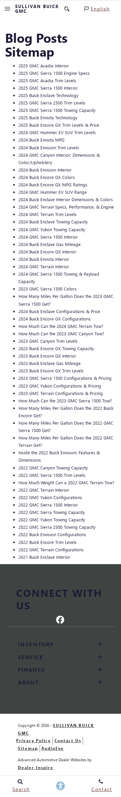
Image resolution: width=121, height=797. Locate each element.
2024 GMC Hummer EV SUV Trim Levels (57, 132)
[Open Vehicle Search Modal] (67, 8)
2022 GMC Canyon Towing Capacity (53, 467)
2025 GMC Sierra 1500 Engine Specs (54, 73)
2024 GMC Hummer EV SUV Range (52, 192)
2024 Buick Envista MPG (41, 140)
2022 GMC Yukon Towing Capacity (51, 519)
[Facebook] (60, 619)
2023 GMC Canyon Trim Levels (48, 341)
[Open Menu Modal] (7, 8)
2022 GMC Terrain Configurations (51, 549)
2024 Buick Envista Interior (43, 259)
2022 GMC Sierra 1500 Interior (48, 505)
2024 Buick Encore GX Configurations (54, 318)
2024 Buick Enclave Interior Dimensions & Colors (65, 199)
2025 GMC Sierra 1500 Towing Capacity (56, 110)
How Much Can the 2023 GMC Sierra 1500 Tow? (65, 400)
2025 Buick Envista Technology (47, 117)
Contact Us (67, 740)
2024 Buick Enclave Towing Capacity (53, 221)
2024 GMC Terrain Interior (43, 266)
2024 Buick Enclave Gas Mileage (49, 244)
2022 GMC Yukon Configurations (50, 497)
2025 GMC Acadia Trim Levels (47, 80)
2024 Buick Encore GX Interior (47, 251)
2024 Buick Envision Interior (45, 170)
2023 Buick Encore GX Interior (47, 356)
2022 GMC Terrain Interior (43, 490)
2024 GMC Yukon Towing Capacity (51, 229)
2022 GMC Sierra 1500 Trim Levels (51, 475)
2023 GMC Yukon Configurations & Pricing (59, 386)
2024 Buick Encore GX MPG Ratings (52, 184)
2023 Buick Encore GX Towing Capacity (56, 348)
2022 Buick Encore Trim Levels (47, 542)
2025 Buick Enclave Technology (48, 95)
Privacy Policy (33, 740)
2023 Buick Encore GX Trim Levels (51, 370)
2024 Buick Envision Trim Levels (48, 147)
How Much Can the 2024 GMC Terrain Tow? (60, 326)
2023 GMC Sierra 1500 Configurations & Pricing (65, 378)
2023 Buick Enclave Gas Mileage (49, 363)
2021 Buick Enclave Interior (44, 557)
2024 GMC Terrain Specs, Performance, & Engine (66, 207)
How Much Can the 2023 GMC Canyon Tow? (61, 333)
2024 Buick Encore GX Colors (46, 177)
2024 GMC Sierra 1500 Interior (48, 237)
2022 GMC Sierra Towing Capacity (51, 512)
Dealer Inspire (35, 767)
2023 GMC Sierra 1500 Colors (47, 289)
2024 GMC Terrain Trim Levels (47, 214)
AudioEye (52, 748)
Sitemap (28, 748)
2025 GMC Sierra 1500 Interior (48, 88)
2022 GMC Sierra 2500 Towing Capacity (56, 527)
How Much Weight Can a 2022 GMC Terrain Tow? (66, 482)
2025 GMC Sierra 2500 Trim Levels (51, 102)
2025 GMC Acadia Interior (43, 65)
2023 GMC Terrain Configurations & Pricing (60, 393)
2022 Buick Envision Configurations (52, 534)
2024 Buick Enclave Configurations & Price (59, 311)
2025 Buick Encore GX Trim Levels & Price (58, 125)
